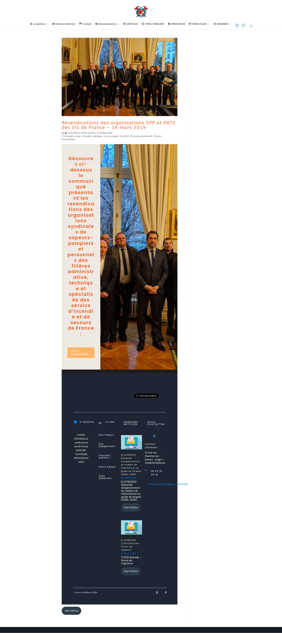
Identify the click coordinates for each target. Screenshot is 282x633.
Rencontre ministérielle (141, 136)
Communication (111, 136)
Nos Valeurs (106, 434)
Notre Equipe (107, 466)
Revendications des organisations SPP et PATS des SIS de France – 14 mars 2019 (119, 125)
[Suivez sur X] (157, 592)
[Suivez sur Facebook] (165, 592)
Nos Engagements (107, 444)
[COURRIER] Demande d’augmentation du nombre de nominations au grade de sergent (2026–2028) (131, 464)
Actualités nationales (92, 136)
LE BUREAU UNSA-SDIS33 (81, 133)
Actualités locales (73, 136)
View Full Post (131, 507)
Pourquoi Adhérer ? (105, 456)
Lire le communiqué (80, 352)
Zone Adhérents (105, 476)
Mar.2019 (124, 136)
